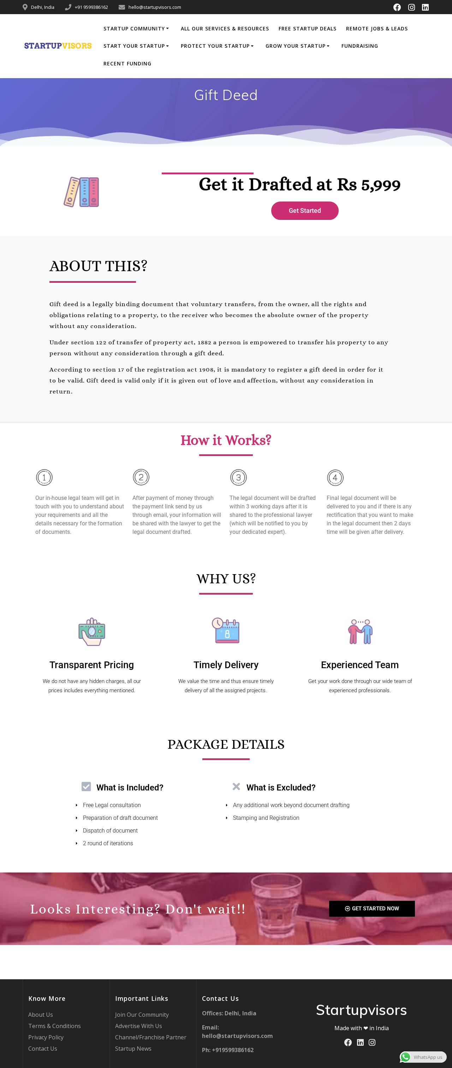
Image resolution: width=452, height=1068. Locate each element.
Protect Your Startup (215, 45)
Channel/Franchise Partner (150, 1037)
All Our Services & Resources (225, 28)
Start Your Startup (134, 45)
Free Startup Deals (308, 28)
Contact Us (42, 1048)
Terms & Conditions (54, 1026)
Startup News (133, 1048)
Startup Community (134, 28)
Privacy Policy (46, 1037)
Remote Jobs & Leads (377, 28)
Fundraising (359, 45)
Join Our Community (142, 1015)
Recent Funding (127, 63)
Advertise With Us (138, 1026)
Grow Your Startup (296, 45)
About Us (40, 1015)
